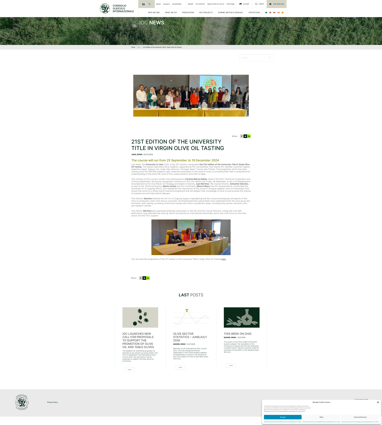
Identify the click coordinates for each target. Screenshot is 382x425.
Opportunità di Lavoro (215, 4)
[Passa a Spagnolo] (283, 13)
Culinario (166, 4)
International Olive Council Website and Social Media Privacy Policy (283, 421)
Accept (282, 417)
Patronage (230, 4)
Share (235, 136)
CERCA (261, 4)
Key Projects (206, 12)
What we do (171, 12)
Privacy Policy (52, 402)
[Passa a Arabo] (266, 13)
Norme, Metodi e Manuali (230, 12)
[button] (378, 402)
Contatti (246, 4)
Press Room (188, 12)
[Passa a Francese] (274, 13)
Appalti (190, 4)
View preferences (360, 417)
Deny (321, 417)
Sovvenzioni (200, 4)
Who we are (154, 12)
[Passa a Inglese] (270, 13)
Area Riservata (278, 4)
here (223, 259)
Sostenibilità (176, 4)
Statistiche (254, 12)
